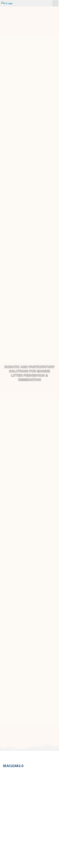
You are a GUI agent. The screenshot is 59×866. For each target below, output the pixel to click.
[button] (55, 3)
